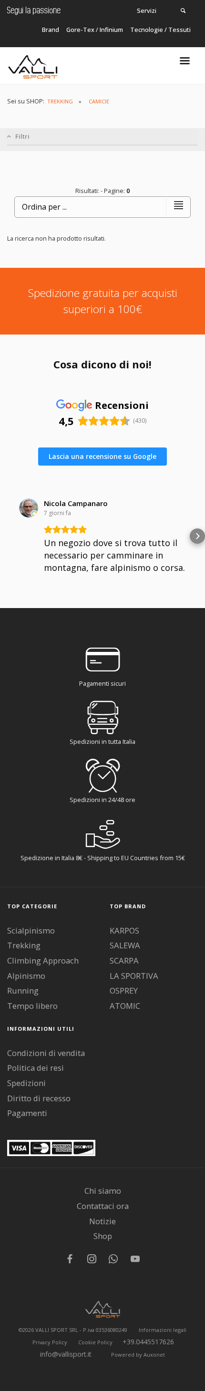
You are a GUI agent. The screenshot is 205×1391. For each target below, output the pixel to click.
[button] (7, 536)
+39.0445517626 (148, 1341)
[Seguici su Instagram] (91, 1259)
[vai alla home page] (33, 65)
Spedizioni (26, 1082)
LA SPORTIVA (134, 975)
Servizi (146, 10)
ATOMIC (125, 1005)
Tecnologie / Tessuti (160, 29)
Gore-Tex (80, 29)
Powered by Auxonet (138, 1354)
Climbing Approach (43, 960)
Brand (50, 29)
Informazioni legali (162, 1329)
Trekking (24, 945)
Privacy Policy (49, 1342)
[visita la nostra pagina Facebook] (69, 1259)
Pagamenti (27, 1112)
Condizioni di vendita (46, 1052)
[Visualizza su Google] (28, 508)
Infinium (111, 29)
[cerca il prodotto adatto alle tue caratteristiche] (183, 10)
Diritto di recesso (39, 1098)
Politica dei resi (35, 1067)
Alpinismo (26, 975)
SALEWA (125, 945)
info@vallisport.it (66, 1354)
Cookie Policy (95, 1342)
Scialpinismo (31, 930)
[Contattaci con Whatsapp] (113, 1259)
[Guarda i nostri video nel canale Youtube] (135, 1259)
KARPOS (124, 930)
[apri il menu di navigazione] (185, 63)
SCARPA (124, 960)
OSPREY (124, 990)
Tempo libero (32, 1005)
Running (23, 990)
